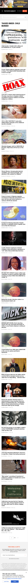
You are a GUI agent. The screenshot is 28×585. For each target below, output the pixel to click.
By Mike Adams (5, 407)
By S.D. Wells (4, 279)
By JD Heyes (4, 329)
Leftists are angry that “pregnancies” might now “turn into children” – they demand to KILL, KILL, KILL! (13, 529)
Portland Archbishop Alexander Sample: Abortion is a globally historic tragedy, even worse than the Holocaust (13, 224)
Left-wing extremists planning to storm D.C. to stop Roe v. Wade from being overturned (13, 453)
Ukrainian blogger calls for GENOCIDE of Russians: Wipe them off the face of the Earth (13, 148)
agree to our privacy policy (14, 578)
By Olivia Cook (4, 49)
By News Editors (5, 202)
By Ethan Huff (4, 74)
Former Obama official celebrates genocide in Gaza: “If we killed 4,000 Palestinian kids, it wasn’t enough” (14, 71)
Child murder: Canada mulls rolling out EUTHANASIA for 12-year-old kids (12, 46)
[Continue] (25, 555)
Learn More (6, 581)
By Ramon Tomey (5, 151)
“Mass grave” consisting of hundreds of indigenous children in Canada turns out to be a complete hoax (13, 478)
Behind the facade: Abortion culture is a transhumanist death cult (13, 300)
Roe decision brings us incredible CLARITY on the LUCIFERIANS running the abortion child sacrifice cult (14, 429)
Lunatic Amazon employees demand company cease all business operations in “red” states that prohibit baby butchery (13, 249)
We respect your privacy (14, 558)
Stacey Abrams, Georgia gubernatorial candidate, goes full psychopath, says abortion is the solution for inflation (12, 173)
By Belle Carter (5, 101)
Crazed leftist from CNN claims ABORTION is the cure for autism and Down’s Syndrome (13, 351)
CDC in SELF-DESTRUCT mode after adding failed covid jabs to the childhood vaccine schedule (13, 122)
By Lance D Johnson (6, 126)
